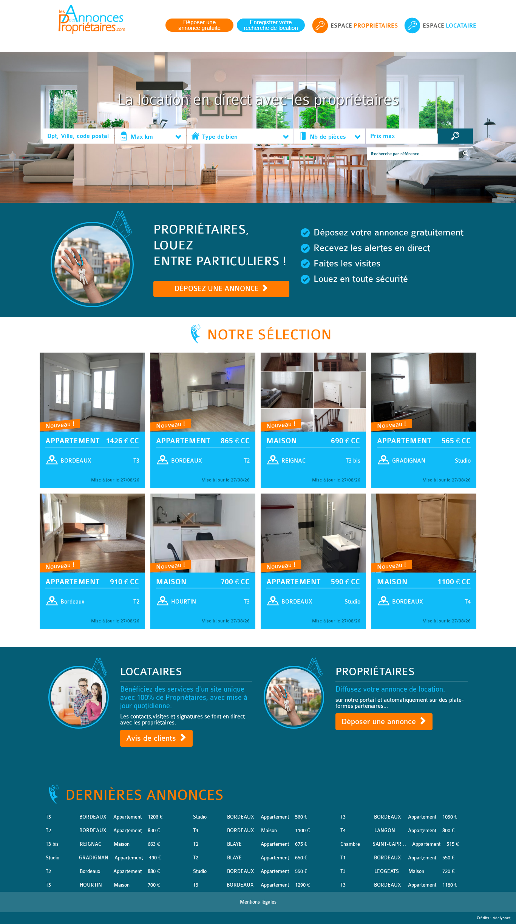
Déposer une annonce (379, 721)
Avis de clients (152, 738)
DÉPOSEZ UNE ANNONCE (218, 289)
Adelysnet (501, 918)
